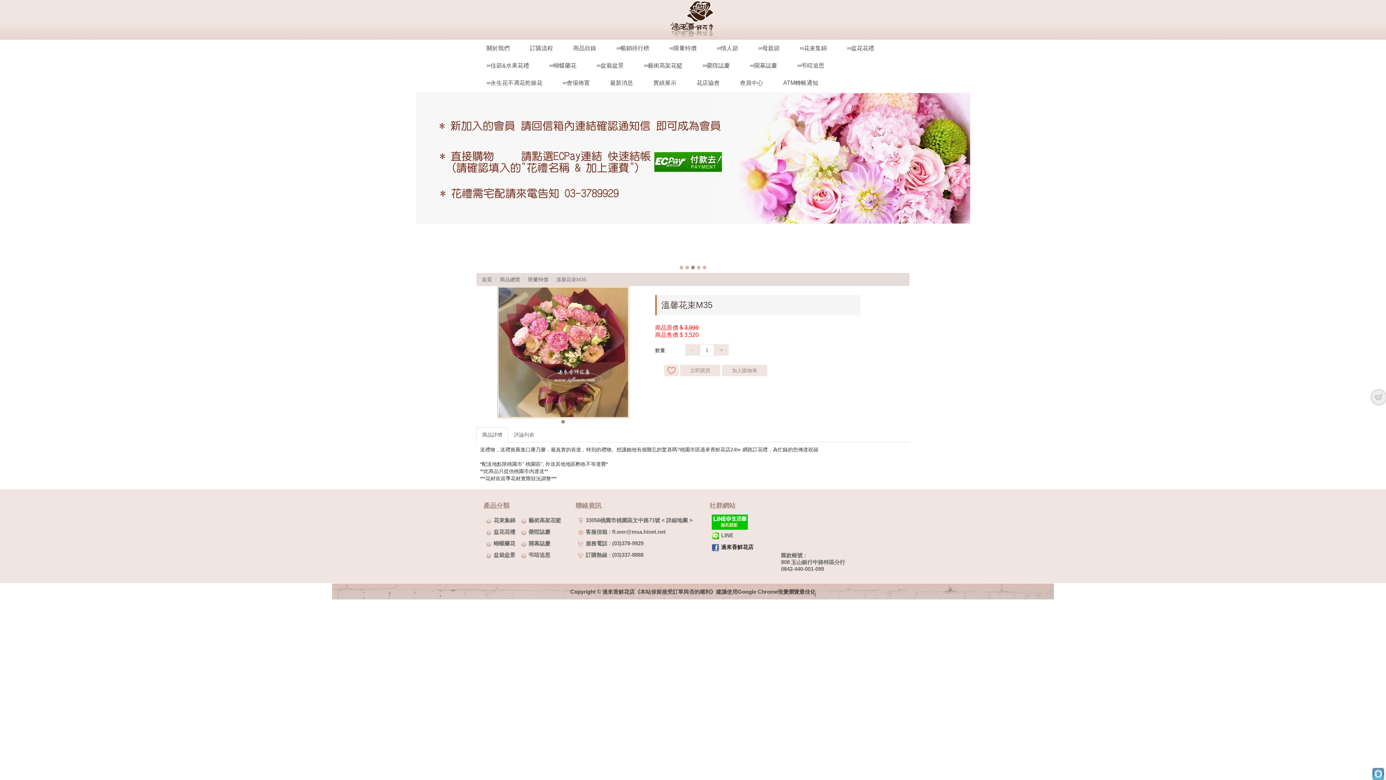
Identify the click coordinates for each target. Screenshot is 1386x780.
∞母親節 (769, 48)
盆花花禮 (504, 532)
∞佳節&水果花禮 (508, 65)
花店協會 (708, 83)
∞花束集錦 (813, 48)
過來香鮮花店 (737, 547)
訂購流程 (541, 48)
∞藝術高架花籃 (663, 65)
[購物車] (1379, 397)
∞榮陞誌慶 (716, 65)
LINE (727, 535)
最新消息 (621, 83)
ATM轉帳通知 (800, 83)
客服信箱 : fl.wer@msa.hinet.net (626, 532)
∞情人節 (727, 48)
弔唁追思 (539, 555)
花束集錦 (504, 520)
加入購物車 (744, 370)
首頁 (487, 279)
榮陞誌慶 (539, 532)
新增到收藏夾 (671, 370)
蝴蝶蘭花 (504, 543)
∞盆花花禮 (860, 48)
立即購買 (700, 370)
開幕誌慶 (539, 543)
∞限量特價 (683, 48)
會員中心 (751, 83)
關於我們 (498, 48)
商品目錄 (584, 48)
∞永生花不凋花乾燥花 (514, 83)
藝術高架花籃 (545, 520)
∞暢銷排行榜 (632, 48)
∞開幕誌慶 (763, 65)
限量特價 (538, 279)
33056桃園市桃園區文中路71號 (623, 520)
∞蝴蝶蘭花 (562, 65)
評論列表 (524, 435)
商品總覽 (510, 279)
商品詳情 (492, 435)
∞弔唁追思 (810, 65)
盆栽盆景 (504, 555)
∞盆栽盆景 (610, 65)
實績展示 (664, 83)
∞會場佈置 (576, 83)
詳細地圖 (677, 520)
